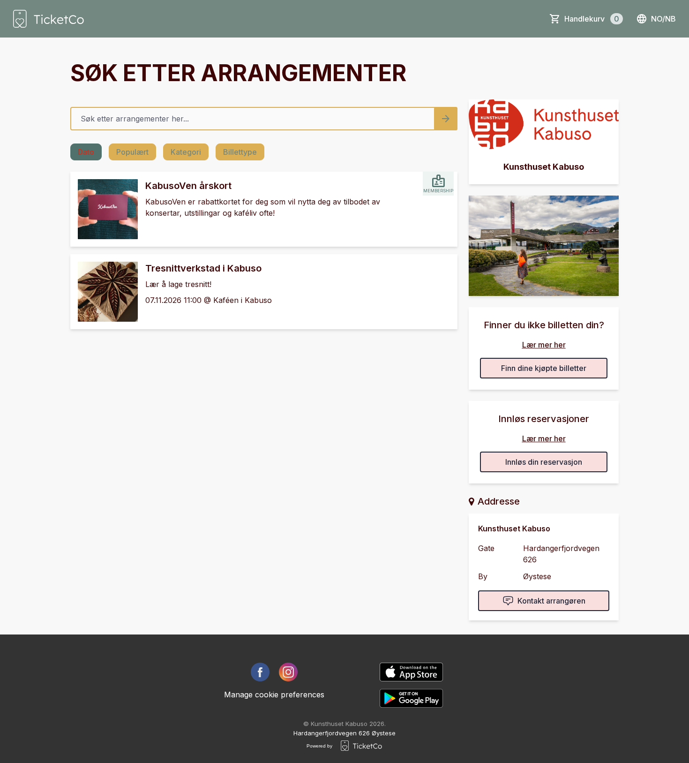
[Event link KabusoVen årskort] (104, 209)
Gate (486, 548)
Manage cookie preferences (274, 694)
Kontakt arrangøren (551, 600)
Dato (86, 152)
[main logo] (48, 19)
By (482, 576)
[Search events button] (445, 118)
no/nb (663, 18)
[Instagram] (288, 672)
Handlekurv (591, 18)
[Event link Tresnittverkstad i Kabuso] (104, 291)
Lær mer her (544, 344)
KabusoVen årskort (188, 185)
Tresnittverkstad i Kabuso (203, 268)
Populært (132, 152)
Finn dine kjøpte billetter (543, 368)
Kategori (186, 152)
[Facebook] (260, 672)
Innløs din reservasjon (543, 462)
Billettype (240, 152)
